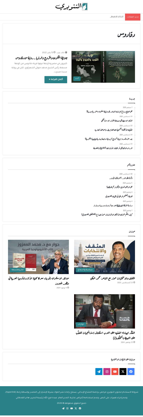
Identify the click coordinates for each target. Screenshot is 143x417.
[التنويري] (71, 6)
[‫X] (122, 371)
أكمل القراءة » (56, 79)
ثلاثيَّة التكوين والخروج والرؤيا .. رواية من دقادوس (41, 57)
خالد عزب (61, 53)
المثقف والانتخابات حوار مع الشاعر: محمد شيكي (112, 278)
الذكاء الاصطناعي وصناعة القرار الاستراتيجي (103, 17)
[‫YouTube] (114, 371)
